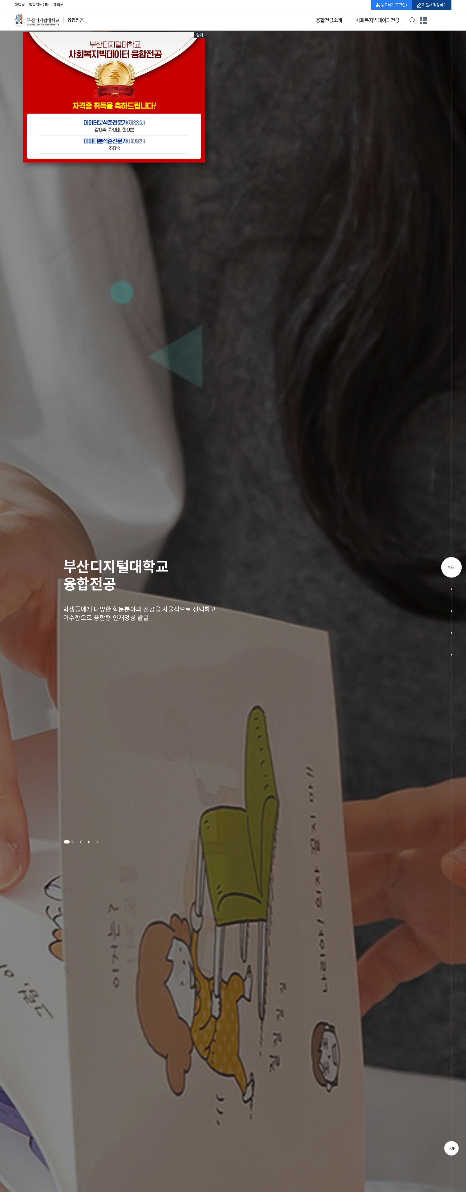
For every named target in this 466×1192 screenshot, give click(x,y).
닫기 (199, 35)
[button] (65, 841)
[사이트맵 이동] (423, 19)
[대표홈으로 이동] (40, 20)
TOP (451, 1148)
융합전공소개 (329, 20)
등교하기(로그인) (394, 4)
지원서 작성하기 (434, 4)
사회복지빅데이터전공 (377, 20)
